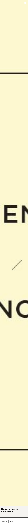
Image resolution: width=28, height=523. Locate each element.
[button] (25, 2)
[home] (3, 2)
